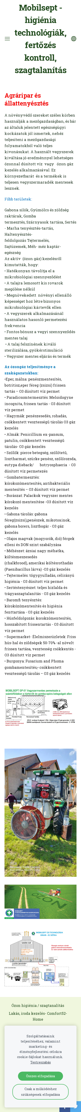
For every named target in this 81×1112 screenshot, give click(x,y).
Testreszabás (40, 1062)
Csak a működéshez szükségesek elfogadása (40, 1091)
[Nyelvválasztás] (74, 38)
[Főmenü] (7, 38)
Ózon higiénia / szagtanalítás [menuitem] (37, 1005)
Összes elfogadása (40, 1076)
